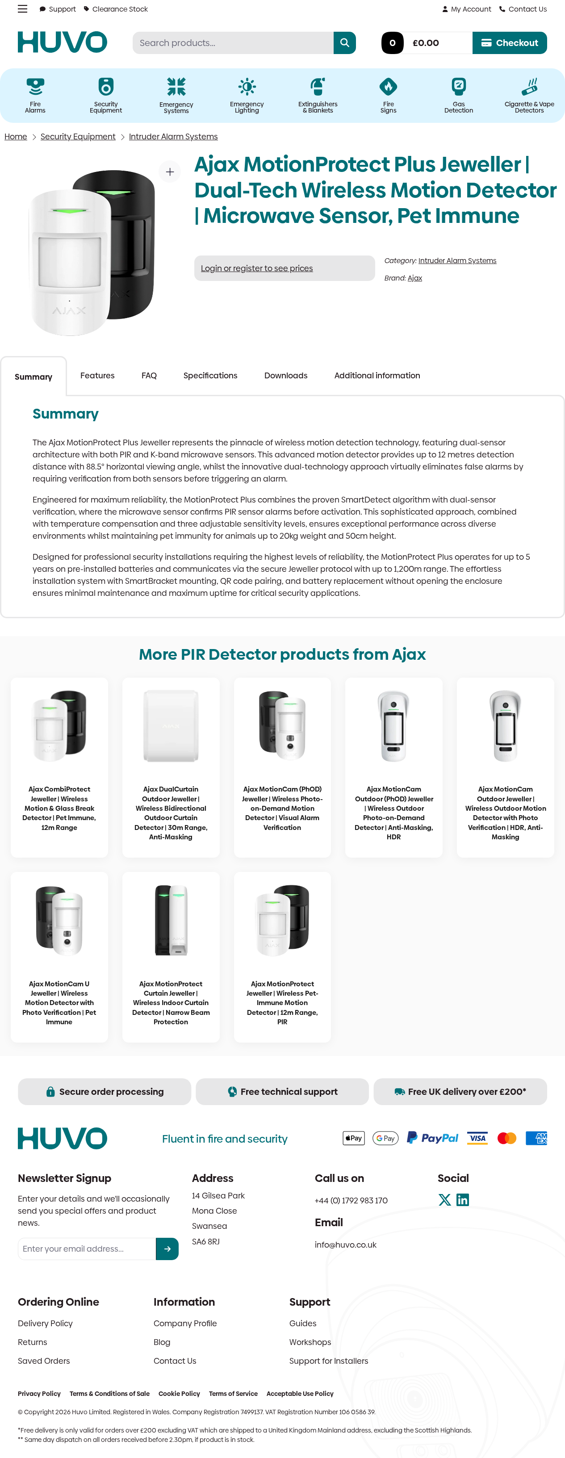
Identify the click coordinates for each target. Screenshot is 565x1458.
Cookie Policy (179, 1393)
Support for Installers (328, 1360)
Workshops (310, 1342)
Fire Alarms (35, 107)
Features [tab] (97, 375)
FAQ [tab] (149, 375)
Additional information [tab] (377, 375)
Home (15, 136)
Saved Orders (44, 1360)
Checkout (517, 43)
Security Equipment (106, 107)
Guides (303, 1323)
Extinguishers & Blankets (318, 107)
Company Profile (185, 1323)
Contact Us (528, 9)
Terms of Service (233, 1393)
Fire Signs (389, 107)
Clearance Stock (120, 9)
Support (62, 9)
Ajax (415, 278)
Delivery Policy (45, 1323)
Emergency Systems (176, 107)
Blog (162, 1342)
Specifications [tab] (211, 375)
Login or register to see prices (257, 268)
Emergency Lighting (247, 107)
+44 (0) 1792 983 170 (351, 1200)
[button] (170, 171)
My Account (471, 9)
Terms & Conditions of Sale (110, 1393)
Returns (32, 1342)
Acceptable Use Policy (300, 1393)
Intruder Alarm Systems (173, 136)
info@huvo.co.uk (346, 1244)
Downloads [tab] (286, 375)
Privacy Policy (39, 1393)
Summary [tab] (33, 376)
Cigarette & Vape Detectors (529, 107)
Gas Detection (458, 107)
